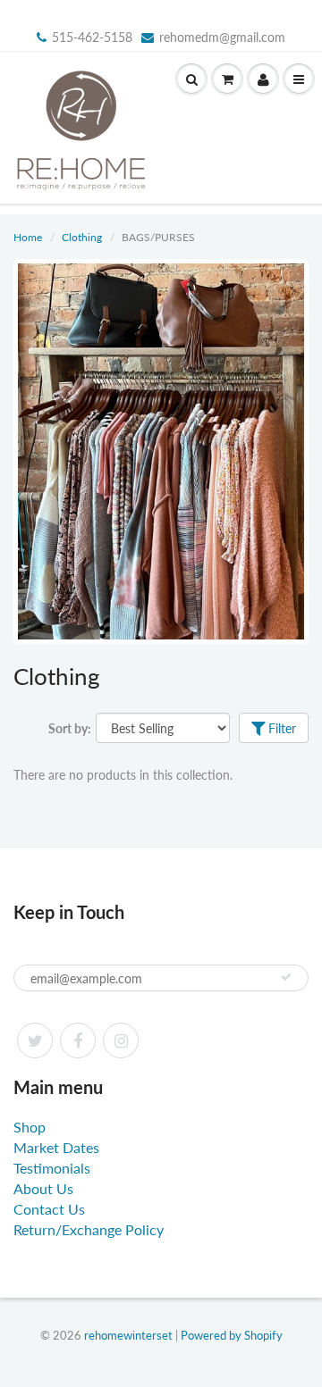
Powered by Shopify (232, 1335)
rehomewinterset (128, 1335)
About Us (43, 1188)
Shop (29, 1126)
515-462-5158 (92, 37)
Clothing (82, 237)
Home (27, 237)
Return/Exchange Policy (88, 1229)
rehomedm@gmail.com (222, 37)
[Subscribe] (286, 977)
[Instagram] (121, 1040)
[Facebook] (78, 1040)
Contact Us (49, 1208)
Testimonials (51, 1167)
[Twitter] (35, 1040)
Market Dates (56, 1147)
